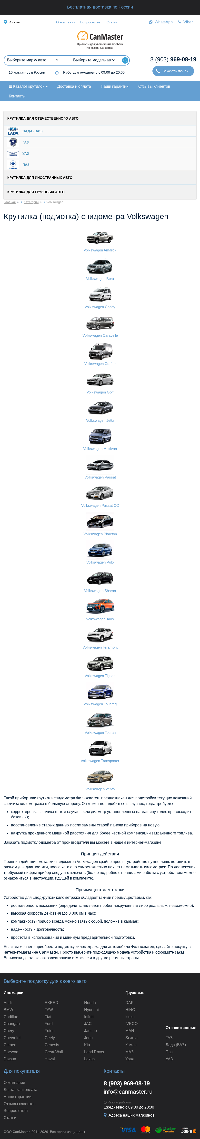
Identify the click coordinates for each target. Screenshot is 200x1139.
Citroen (10, 1045)
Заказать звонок (175, 71)
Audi (8, 1003)
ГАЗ (169, 1038)
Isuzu (130, 1017)
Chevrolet (12, 1038)
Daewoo (11, 1052)
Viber (187, 22)
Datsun (10, 1059)
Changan (12, 1024)
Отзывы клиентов (154, 86)
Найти (125, 60)
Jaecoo (90, 1031)
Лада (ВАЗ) (176, 1045)
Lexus (89, 1059)
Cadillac (11, 1017)
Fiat (48, 1017)
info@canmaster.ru (128, 1091)
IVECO (131, 1024)
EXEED (51, 1003)
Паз (169, 1052)
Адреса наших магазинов (131, 1115)
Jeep (88, 1038)
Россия (14, 22)
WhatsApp (163, 22)
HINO (130, 1010)
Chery (9, 1031)
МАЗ (129, 1052)
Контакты (17, 96)
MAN (129, 1031)
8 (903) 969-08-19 (127, 1083)
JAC (88, 1024)
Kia (87, 1045)
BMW (8, 1010)
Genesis (52, 1045)
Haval (50, 1059)
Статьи (112, 22)
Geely (50, 1038)
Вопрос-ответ (91, 22)
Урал (129, 1059)
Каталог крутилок (28, 86)
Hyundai (91, 1010)
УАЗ (169, 1059)
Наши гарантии (115, 86)
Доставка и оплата (74, 86)
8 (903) (173, 59)
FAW (49, 1010)
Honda (90, 1003)
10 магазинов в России (27, 72)
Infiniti (89, 1017)
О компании (65, 22)
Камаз (130, 1045)
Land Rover (94, 1052)
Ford (49, 1024)
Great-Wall (54, 1052)
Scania (131, 1038)
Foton (50, 1031)
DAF (129, 1003)
